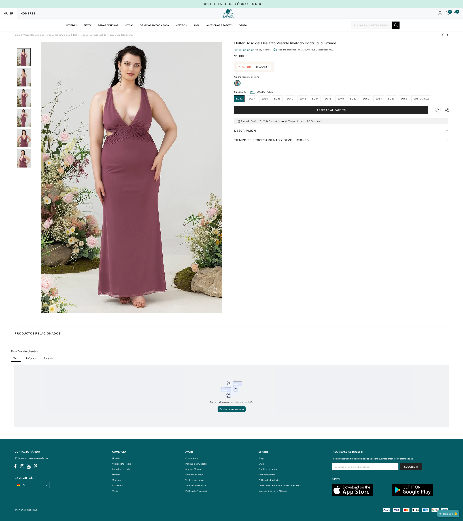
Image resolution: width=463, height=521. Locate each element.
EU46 (328, 98)
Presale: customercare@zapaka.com (32, 458)
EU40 (290, 98)
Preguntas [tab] (49, 358)
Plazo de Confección (251, 121)
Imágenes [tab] (31, 358)
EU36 (265, 98)
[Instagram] (22, 466)
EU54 (378, 98)
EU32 (239, 98)
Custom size (421, 98)
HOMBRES (27, 13)
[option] (132, 177)
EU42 (303, 98)
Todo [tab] (15, 358)
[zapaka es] (229, 13)
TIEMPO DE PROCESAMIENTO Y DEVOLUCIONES (271, 140)
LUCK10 (262, 66)
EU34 (252, 98)
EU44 (315, 98)
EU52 (366, 98)
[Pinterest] (35, 466)
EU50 (353, 98)
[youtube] (29, 466)
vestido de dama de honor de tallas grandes (46, 34)
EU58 (404, 98)
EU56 (391, 98)
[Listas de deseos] (437, 110)
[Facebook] (15, 466)
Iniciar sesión (439, 14)
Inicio (17, 34)
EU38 (277, 98)
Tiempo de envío (296, 121)
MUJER (8, 13)
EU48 (340, 98)
